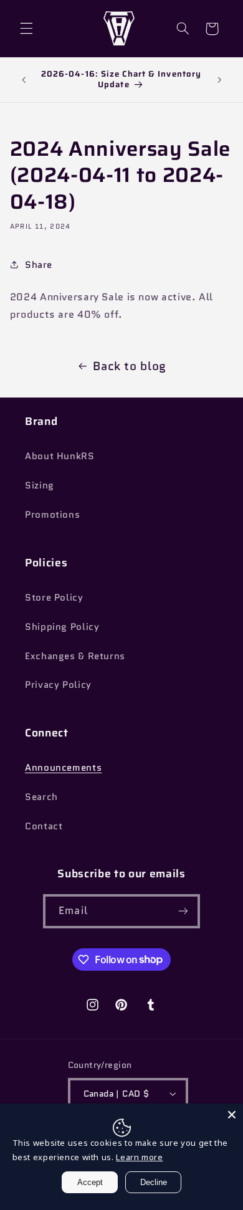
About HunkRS (60, 455)
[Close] (232, 1114)
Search (41, 796)
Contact (43, 825)
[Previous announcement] (23, 79)
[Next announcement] (219, 79)
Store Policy (54, 597)
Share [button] (38, 264)
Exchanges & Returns (75, 655)
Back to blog (129, 366)
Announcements (63, 767)
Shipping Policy (62, 626)
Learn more (139, 1157)
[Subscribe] (182, 911)
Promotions (52, 514)
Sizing (39, 485)
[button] (26, 28)
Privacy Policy (58, 684)
